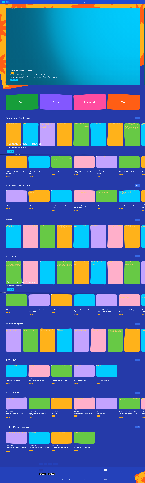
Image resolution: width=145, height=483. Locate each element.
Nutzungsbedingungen (62, 479)
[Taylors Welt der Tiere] (81, 236)
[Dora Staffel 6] (13, 340)
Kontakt (41, 469)
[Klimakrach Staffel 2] (13, 134)
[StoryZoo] (30, 340)
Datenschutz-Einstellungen (83, 479)
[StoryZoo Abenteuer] (98, 340)
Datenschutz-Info (76, 479)
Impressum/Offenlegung (69, 479)
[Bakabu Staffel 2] (47, 340)
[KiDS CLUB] (98, 134)
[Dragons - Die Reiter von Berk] (132, 236)
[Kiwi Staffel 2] (64, 340)
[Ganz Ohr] (132, 134)
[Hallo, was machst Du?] (47, 134)
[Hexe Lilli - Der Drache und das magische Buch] (64, 272)
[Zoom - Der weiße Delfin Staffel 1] (115, 236)
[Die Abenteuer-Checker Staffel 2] (64, 134)
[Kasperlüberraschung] (132, 340)
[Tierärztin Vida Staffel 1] (115, 340)
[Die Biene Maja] (13, 236)
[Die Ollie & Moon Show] (98, 236)
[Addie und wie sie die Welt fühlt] (30, 236)
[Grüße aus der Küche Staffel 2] (115, 134)
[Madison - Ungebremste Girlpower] (81, 272)
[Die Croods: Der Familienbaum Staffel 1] (64, 236)
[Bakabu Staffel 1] (81, 340)
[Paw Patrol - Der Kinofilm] (30, 272)
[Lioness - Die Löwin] (132, 272)
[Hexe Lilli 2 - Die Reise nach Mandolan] (47, 272)
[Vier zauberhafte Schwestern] (98, 272)
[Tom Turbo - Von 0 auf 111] (115, 272)
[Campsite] (47, 236)
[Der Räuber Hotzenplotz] (13, 272)
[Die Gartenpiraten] (81, 134)
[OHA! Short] (30, 134)
